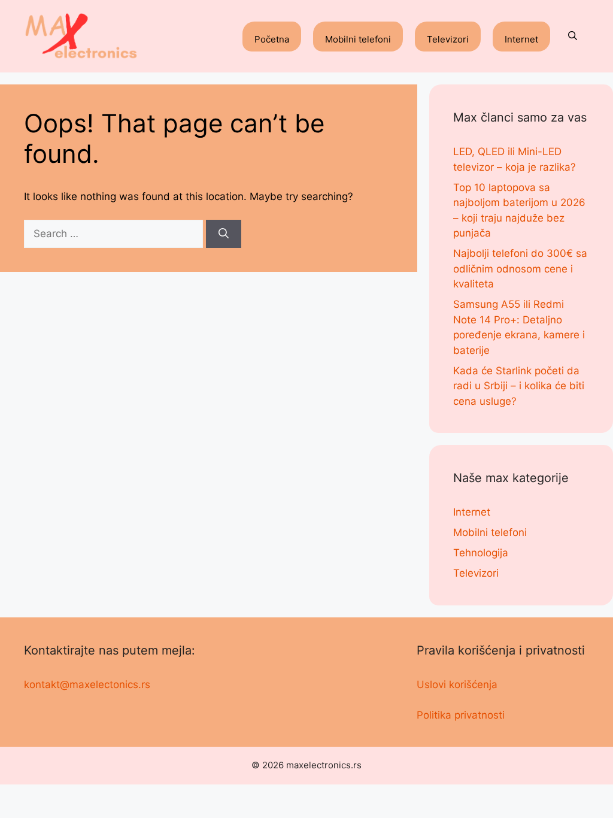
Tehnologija (480, 553)
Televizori (448, 39)
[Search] (223, 234)
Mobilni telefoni (358, 39)
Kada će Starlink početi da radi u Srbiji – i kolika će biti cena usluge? (518, 386)
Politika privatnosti (461, 715)
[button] (572, 36)
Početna (271, 39)
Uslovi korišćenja (457, 684)
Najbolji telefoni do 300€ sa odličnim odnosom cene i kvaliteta (520, 268)
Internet (521, 39)
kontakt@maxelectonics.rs (87, 684)
